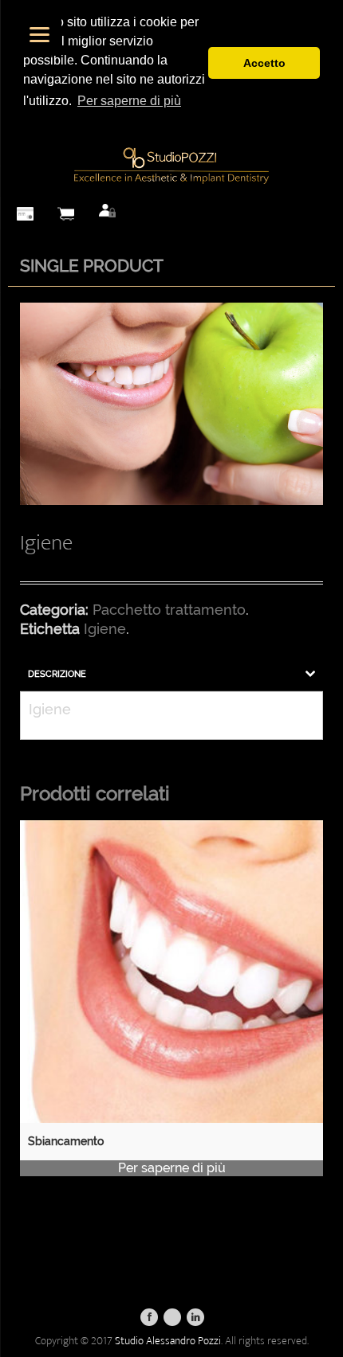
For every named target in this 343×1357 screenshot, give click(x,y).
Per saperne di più (172, 1167)
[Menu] (39, 34)
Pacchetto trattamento (169, 609)
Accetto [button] (264, 63)
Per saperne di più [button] (129, 101)
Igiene (105, 628)
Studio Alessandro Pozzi (168, 1341)
